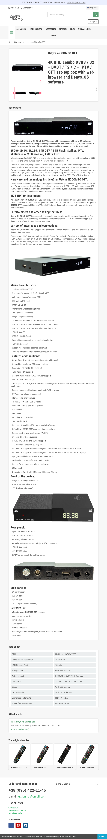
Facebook (11, 825)
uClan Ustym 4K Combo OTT (23, 722)
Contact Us (27, 8)
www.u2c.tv (13, 808)
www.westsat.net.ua (17, 810)
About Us (14, 8)
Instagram (25, 825)
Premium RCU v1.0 (19, 767)
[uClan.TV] (16, 18)
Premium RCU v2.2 (88, 767)
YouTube (18, 825)
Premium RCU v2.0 (42, 767)
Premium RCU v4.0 (65, 767)
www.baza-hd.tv (15, 813)
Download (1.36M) (20, 729)
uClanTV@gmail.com (76, 2)
